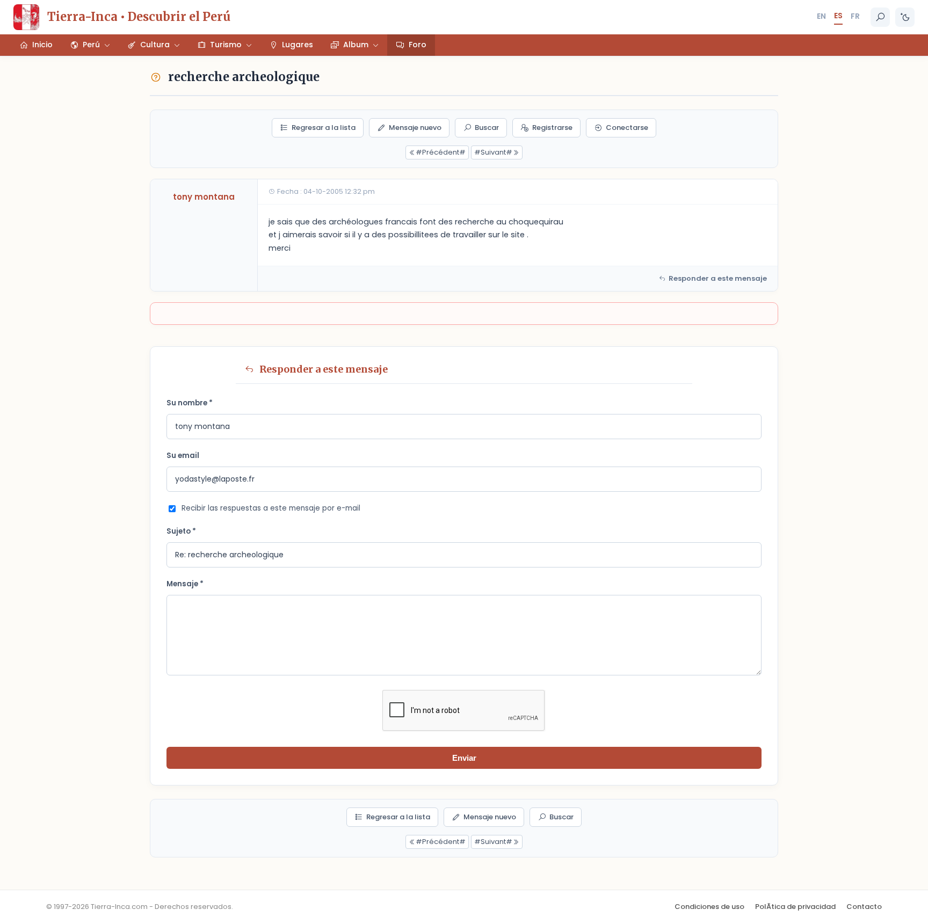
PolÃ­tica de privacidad (795, 906)
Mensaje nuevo (415, 127)
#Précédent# (441, 152)
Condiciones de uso (709, 906)
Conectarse (627, 127)
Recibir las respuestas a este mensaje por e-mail (271, 508)
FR (855, 16)
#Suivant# (493, 152)
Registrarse (552, 127)
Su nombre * (189, 403)
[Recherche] (880, 17)
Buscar (487, 127)
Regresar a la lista (324, 127)
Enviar (464, 757)
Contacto (864, 906)
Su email (182, 455)
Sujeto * (181, 531)
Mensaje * (185, 584)
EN (821, 16)
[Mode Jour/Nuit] (905, 17)
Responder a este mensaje (718, 278)
